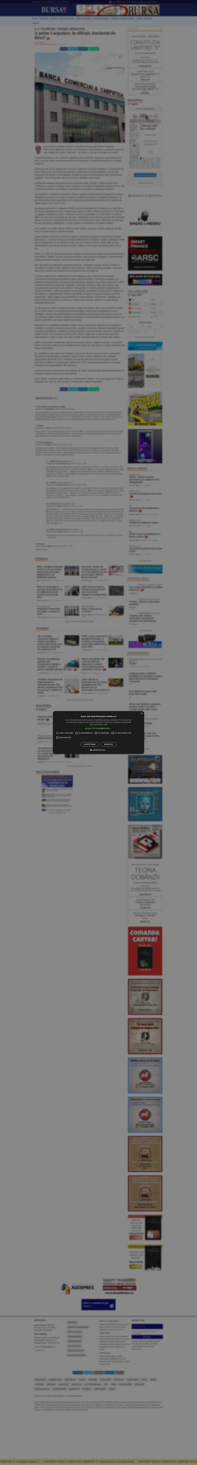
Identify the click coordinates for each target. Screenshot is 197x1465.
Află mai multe (103, 724)
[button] (98, 728)
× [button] (141, 713)
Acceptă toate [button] (89, 744)
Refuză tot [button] (108, 744)
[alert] (98, 732)
